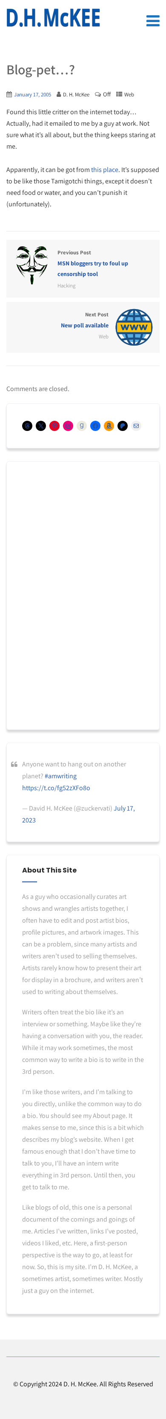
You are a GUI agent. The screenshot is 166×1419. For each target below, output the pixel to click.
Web (129, 94)
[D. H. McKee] (53, 17)
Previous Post (92, 263)
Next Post (85, 320)
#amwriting (61, 775)
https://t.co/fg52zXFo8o (56, 787)
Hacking (66, 285)
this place (104, 169)
